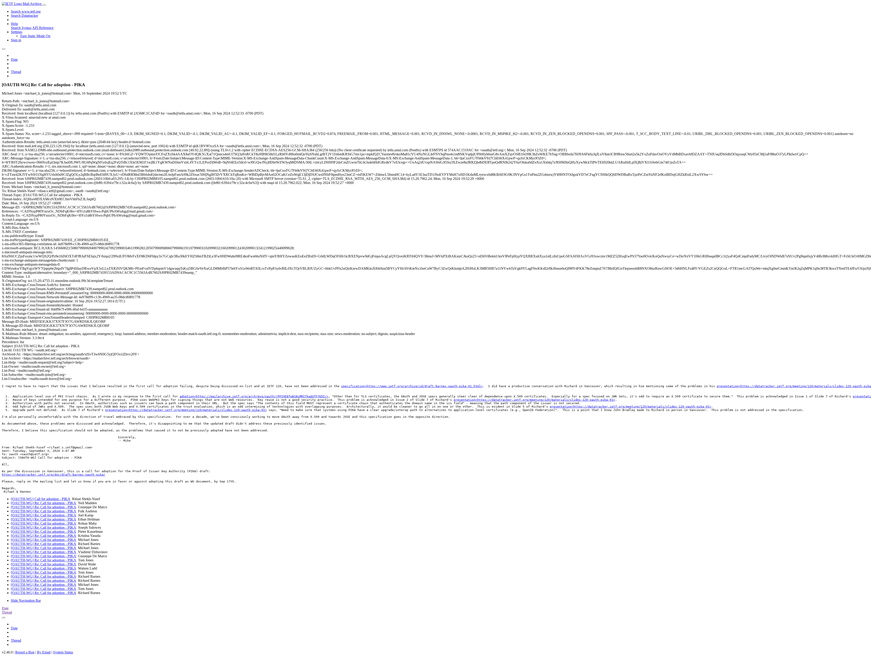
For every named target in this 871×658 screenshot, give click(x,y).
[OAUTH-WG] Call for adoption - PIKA (40, 499)
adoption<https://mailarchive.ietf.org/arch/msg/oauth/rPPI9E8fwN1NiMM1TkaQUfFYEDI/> (254, 396)
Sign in (16, 40)
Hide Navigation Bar (26, 600)
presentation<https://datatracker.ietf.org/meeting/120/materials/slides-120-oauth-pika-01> (534, 399)
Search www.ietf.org (26, 11)
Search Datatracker (24, 15)
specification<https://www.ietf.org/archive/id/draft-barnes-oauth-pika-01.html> (412, 386)
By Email (44, 652)
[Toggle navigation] (44, 5)
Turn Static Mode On (35, 36)
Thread (16, 72)
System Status (63, 652)
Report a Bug (24, 652)
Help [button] (14, 24)
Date (14, 59)
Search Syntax (21, 28)
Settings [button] (16, 32)
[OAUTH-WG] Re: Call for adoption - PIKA (43, 503)
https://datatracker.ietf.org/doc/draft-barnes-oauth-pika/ (53, 474)
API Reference (43, 28)
